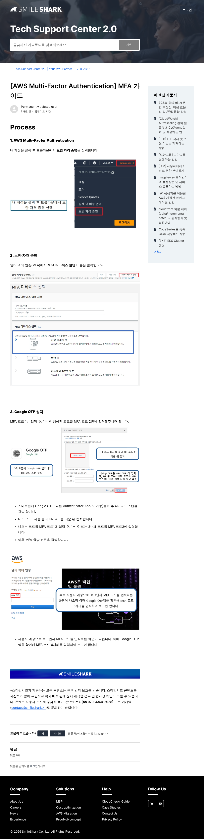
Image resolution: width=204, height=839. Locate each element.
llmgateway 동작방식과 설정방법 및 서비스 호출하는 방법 (173, 181)
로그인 (34, 766)
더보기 (158, 252)
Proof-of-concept (68, 819)
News (14, 813)
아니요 (57, 733)
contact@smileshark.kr (28, 708)
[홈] (36, 11)
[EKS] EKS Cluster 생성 (171, 243)
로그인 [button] (187, 10)
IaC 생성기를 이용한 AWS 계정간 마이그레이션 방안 (172, 197)
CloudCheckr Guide (116, 801)
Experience (18, 819)
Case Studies (111, 807)
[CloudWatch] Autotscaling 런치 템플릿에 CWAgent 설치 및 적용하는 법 (173, 125)
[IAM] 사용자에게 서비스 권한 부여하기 (172, 168)
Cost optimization (68, 807)
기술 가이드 (84, 68)
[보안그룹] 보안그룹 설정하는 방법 (172, 157)
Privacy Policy (112, 819)
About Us (16, 801)
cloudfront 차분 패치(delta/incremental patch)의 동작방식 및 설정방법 (173, 215)
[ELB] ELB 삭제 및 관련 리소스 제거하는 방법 (173, 143)
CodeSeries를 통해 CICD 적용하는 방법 (172, 231)
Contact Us (110, 813)
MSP (59, 801)
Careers (16, 807)
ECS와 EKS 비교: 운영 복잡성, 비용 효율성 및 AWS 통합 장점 (172, 107)
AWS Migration (66, 813)
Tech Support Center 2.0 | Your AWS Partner (43, 68)
